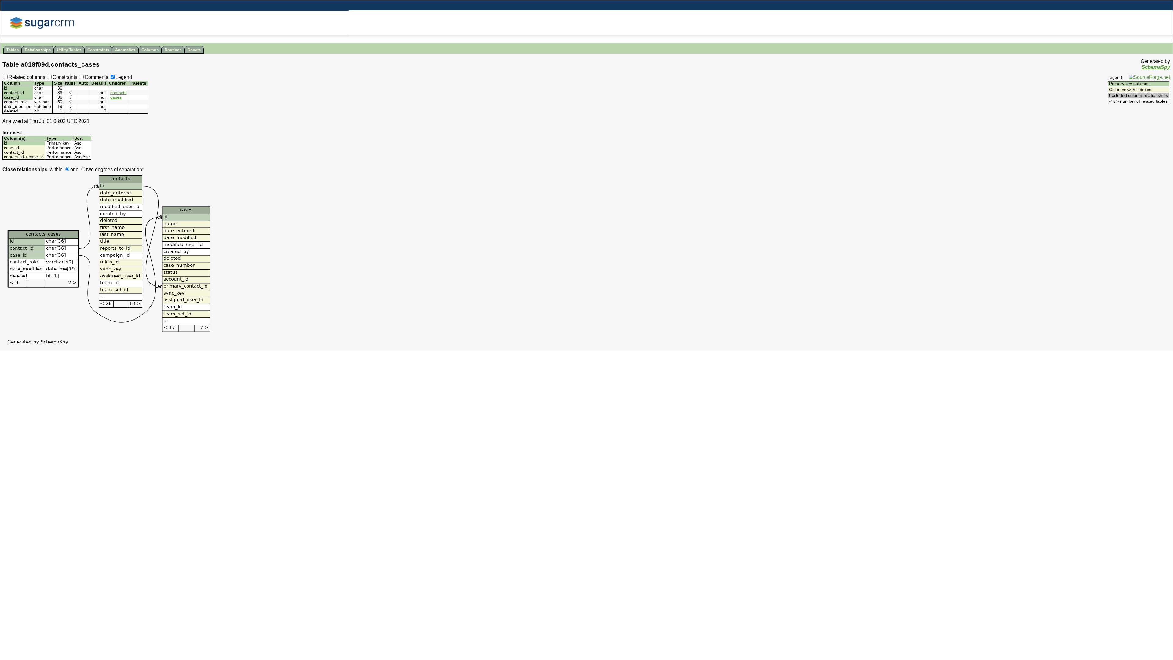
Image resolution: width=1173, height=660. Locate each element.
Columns (150, 50)
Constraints (98, 50)
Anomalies (125, 50)
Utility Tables (69, 50)
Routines (173, 50)
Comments (96, 77)
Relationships (38, 50)
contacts (118, 92)
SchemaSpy (1156, 67)
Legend (123, 77)
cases (116, 97)
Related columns (27, 77)
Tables (12, 50)
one (74, 169)
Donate (194, 50)
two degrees (99, 169)
